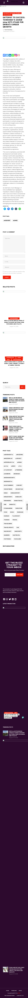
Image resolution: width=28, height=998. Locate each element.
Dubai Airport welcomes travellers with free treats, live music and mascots (16, 418)
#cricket (18, 458)
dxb (5, 504)
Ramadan (20, 512)
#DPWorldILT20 (9, 462)
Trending (14, 990)
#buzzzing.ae (8, 458)
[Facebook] (4, 54)
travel (14, 520)
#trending (18, 470)
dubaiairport (15, 493)
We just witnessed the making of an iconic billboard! (11, 716)
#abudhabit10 (8, 455)
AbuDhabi (17, 474)
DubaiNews (7, 501)
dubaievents (8, 497)
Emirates (12, 504)
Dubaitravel (18, 501)
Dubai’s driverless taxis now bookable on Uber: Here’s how (16, 409)
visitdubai (7, 539)
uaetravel (16, 535)
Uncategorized (7, 15)
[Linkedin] (10, 54)
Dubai (6, 493)
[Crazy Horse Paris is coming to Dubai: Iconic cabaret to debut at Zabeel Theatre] (14, 351)
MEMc (19, 993)
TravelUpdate (9, 527)
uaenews (7, 535)
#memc (13, 466)
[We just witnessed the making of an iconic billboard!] (14, 663)
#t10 (20, 466)
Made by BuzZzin (9, 713)
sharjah (6, 516)
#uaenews (7, 474)
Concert (19, 485)
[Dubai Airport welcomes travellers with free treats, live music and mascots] (5, 418)
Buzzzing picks (10, 357)
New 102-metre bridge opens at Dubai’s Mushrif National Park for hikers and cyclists (14, 322)
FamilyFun (19, 508)
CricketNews (8, 489)
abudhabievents (9, 478)
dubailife (18, 497)
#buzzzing (19, 455)
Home (7, 990)
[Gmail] (18, 54)
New (16, 713)
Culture (6, 13)
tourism (6, 520)
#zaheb (15, 220)
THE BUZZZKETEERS (9, 995)
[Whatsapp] (12, 54)
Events (19, 13)
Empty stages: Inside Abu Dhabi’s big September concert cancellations (16, 437)
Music (12, 512)
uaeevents (18, 531)
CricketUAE (19, 489)
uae (18, 527)
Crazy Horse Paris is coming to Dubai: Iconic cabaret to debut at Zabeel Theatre (14, 363)
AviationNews (8, 485)
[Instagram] (15, 54)
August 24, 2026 (14, 326)
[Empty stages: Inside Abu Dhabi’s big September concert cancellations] (5, 438)
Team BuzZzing (8, 29)
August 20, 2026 (14, 367)
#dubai (19, 462)
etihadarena (8, 508)
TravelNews (8, 524)
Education (12, 13)
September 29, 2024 (8, 31)
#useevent (7, 220)
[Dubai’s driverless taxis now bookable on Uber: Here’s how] (5, 409)
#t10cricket (8, 470)
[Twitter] (7, 54)
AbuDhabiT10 (8, 481)
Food (5, 512)
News (8, 359)
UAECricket (7, 531)
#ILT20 (6, 466)
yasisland (17, 539)
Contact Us (20, 995)
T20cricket (16, 516)
